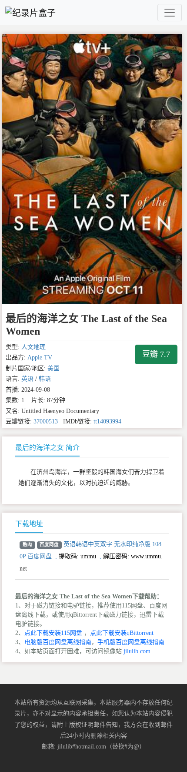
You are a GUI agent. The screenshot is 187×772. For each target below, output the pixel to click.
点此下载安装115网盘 (53, 633)
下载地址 (29, 523)
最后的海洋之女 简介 (47, 447)
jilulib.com (137, 651)
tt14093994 (107, 421)
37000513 (45, 421)
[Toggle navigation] (169, 12)
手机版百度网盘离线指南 (130, 642)
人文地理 (33, 347)
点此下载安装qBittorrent (122, 633)
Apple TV (39, 357)
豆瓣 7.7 (156, 354)
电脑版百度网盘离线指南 (57, 642)
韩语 (45, 379)
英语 (27, 379)
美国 (53, 368)
